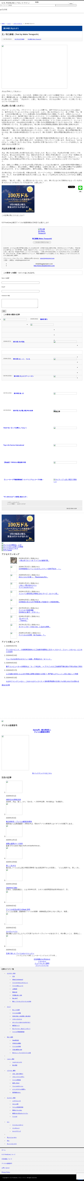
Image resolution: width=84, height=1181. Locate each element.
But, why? (15, 998)
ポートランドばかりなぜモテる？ (21, 1022)
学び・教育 (10, 1037)
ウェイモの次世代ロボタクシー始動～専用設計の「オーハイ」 (29, 659)
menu (70, 3)
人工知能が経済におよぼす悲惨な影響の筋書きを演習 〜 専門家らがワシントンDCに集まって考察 (42, 674)
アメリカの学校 (16, 1046)
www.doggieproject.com (47, 258)
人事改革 (14, 989)
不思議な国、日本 (17, 995)
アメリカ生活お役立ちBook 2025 (18, 909)
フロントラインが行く (18, 1076)
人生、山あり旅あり (17, 1073)
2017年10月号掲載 (19, 39)
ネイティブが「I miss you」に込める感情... (34, 627)
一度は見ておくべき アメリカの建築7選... (34, 560)
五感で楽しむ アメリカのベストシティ (20, 953)
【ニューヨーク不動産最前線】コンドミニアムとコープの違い (23, 479)
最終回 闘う (44, 319)
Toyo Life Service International (13, 445)
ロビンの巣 (15, 1104)
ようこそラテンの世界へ (19, 1089)
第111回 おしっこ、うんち (21, 359)
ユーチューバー (12, 931)
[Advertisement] (42, 17)
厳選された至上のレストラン (20, 1113)
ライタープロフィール (42, 242)
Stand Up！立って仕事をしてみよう (15, 428)
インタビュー (16, 1128)
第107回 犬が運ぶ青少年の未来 (23, 410)
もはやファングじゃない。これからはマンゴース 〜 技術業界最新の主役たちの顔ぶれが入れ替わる (42, 681)
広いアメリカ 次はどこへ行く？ (21, 1028)
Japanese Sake (11, 888)
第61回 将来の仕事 (72, 508)
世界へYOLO (15, 1083)
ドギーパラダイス (17, 23)
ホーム (4, 1150)
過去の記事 (6, 685)
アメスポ (14, 1116)
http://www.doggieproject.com (44, 266)
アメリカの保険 (16, 1013)
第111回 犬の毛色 (18, 342)
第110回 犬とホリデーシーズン (24, 376)
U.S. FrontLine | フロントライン (18, 1177)
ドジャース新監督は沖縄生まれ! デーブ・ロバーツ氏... (39, 593)
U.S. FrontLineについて (8, 1154)
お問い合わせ (6, 1168)
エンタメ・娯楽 (11, 1097)
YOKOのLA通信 (16, 1043)
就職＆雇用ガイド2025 (14, 843)
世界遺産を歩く (16, 1092)
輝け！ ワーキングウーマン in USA (21, 1001)
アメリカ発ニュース (17, 985)
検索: (37, 2)
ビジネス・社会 (11, 973)
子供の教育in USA (17, 1049)
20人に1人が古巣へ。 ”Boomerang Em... (33, 577)
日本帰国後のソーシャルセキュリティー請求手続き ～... (40, 569)
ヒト (8, 1121)
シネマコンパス (16, 1100)
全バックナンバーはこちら (42, 773)
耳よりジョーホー (12, 1137)
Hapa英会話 (15, 1040)
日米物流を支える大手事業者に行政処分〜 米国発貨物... (39, 602)
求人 (8, 1140)
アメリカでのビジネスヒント (20, 982)
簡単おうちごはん (17, 1110)
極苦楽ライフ (16, 1025)
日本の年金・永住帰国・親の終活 (21, 1016)
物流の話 (14, 992)
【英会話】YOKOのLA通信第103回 (14, 462)
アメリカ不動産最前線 (18, 1031)
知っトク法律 (16, 1009)
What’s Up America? (17, 979)
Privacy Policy (6, 1172)
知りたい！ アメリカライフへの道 (21, 1052)
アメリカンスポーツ (17, 1125)
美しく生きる (11, 865)
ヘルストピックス (17, 1062)
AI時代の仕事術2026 (13, 799)
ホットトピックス (12, 1143)
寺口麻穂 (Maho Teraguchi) (34, 39)
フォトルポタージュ (17, 1086)
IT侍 (13, 976)
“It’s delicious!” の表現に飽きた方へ (15, 497)
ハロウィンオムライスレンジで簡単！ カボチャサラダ (17, 503)
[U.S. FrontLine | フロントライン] (18, 3)
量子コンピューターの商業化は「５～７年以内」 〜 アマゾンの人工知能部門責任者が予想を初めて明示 (44, 666)
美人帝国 (14, 1065)
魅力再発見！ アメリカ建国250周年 (19, 821)
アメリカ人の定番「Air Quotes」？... (32, 635)
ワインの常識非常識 (17, 1107)
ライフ (9, 23)
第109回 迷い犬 (19, 393)
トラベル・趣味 (11, 1070)
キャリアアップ (16, 1131)
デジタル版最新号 (7, 1163)
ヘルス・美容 (10, 1059)
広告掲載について (7, 1159)
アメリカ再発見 (16, 1080)
